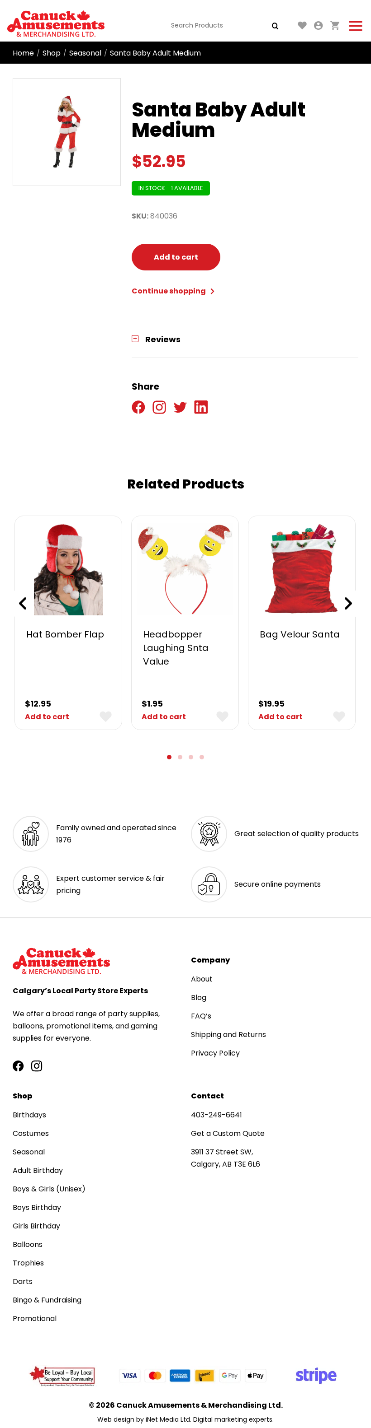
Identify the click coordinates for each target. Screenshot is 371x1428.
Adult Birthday (38, 1170)
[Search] (275, 25)
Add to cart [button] (47, 717)
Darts (23, 1281)
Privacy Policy (215, 1053)
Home (23, 53)
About (202, 979)
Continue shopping (169, 291)
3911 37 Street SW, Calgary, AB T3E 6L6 (225, 1158)
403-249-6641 (216, 1115)
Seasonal (85, 53)
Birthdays (29, 1115)
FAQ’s (201, 1016)
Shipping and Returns (228, 1034)
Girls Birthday (36, 1226)
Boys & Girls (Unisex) (49, 1189)
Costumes (31, 1133)
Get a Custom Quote (228, 1133)
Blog (198, 997)
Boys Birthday (37, 1207)
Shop (52, 53)
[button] (169, 757)
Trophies (28, 1263)
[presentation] (23, 604)
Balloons (28, 1244)
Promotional (35, 1318)
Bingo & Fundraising (47, 1300)
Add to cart (176, 257)
